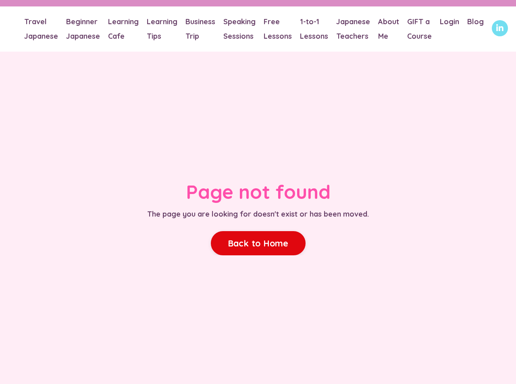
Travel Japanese (41, 29)
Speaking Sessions (239, 29)
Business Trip (200, 29)
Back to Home (258, 243)
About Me (388, 29)
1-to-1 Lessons (314, 29)
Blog (475, 21)
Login (449, 21)
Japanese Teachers (353, 29)
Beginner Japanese (83, 29)
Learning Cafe (123, 29)
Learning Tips (162, 29)
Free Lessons (278, 29)
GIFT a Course (419, 29)
